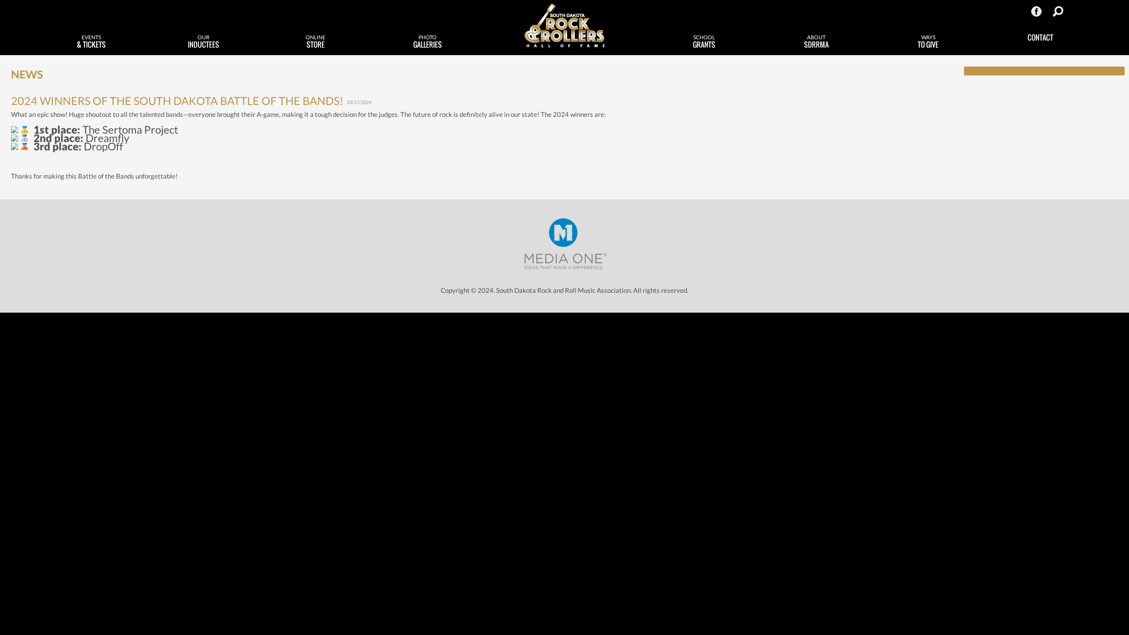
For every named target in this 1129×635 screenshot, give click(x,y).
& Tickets (91, 42)
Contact (1040, 37)
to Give (928, 42)
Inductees (203, 42)
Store (315, 42)
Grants (704, 42)
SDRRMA (816, 42)
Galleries (427, 42)
